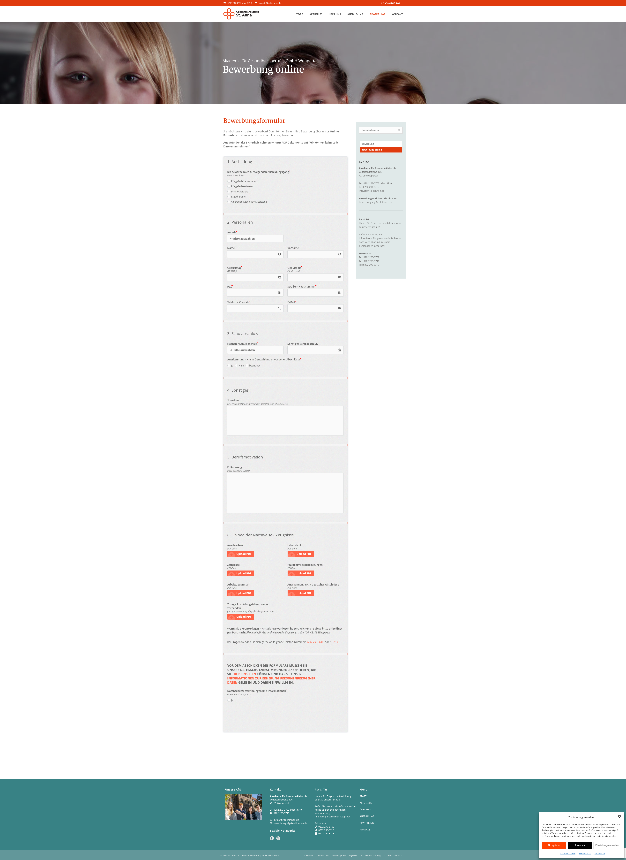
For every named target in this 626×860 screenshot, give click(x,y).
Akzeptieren (554, 845)
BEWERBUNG (367, 822)
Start (299, 14)
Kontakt (397, 14)
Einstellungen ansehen (607, 845)
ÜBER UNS (365, 809)
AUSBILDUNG (367, 816)
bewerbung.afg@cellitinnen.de (376, 202)
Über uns (335, 14)
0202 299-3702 (315, 642)
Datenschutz (585, 853)
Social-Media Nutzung (371, 855)
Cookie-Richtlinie (567, 853)
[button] (619, 817)
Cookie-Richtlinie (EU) (394, 855)
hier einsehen (244, 674)
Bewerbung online (371, 149)
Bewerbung (377, 14)
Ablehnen (580, 845)
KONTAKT (365, 829)
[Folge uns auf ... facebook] (272, 838)
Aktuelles (315, 14)
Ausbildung (355, 14)
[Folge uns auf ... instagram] (278, 838)
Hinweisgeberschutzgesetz (344, 855)
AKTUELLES (366, 802)
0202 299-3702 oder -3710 (239, 2)
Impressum (600, 853)
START (363, 796)
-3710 (334, 642)
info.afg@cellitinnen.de (270, 2)
